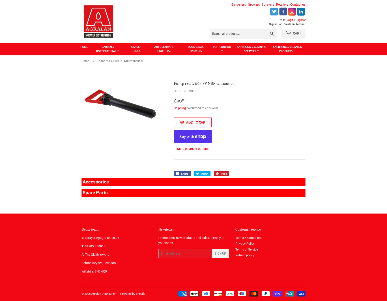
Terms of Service (246, 249)
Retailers (282, 4)
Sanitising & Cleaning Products (287, 48)
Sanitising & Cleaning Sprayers (251, 48)
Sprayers (268, 4)
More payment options (193, 148)
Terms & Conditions (248, 238)
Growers (254, 4)
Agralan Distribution (103, 293)
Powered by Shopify (132, 293)
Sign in (273, 24)
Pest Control (222, 46)
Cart (296, 33)
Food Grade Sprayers (196, 48)
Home (84, 46)
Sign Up (220, 253)
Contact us (297, 4)
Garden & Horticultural (106, 48)
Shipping (180, 108)
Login (290, 20)
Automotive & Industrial (164, 48)
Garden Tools (136, 48)
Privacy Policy (245, 243)
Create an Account (294, 24)
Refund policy (244, 255)
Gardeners (238, 4)
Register (300, 20)
